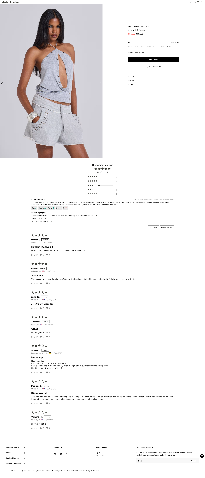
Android (101, 456)
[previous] (2, 83)
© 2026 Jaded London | (16, 470)
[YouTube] (61, 453)
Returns (130, 84)
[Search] (191, 2)
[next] (100, 83)
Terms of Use (27, 470)
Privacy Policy (37, 470)
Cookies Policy (46, 470)
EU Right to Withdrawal (92, 470)
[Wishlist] (195, 2)
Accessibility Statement (58, 470)
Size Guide (175, 42)
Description (132, 77)
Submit (193, 461)
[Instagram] (55, 453)
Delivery (131, 80)
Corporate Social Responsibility (76, 470)
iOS (100, 453)
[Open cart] (198, 2)
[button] (133, 30)
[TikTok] (66, 453)
